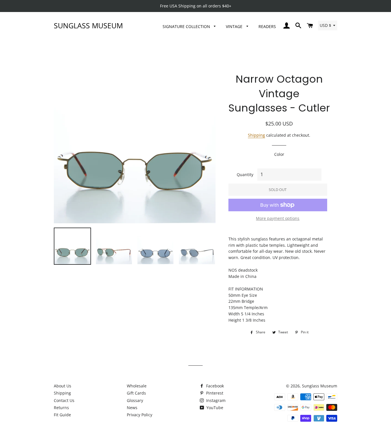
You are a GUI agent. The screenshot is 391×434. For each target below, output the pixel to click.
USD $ (325, 25)
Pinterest (214, 393)
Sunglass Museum (88, 25)
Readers (267, 26)
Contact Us (64, 400)
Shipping (256, 135)
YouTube (214, 407)
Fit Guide (62, 414)
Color (279, 154)
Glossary (135, 400)
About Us (62, 386)
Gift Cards (136, 393)
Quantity (245, 174)
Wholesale (137, 386)
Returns (61, 407)
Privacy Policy (139, 414)
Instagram (215, 400)
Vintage (235, 26)
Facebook (214, 386)
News (132, 407)
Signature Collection (187, 26)
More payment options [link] (277, 218)
